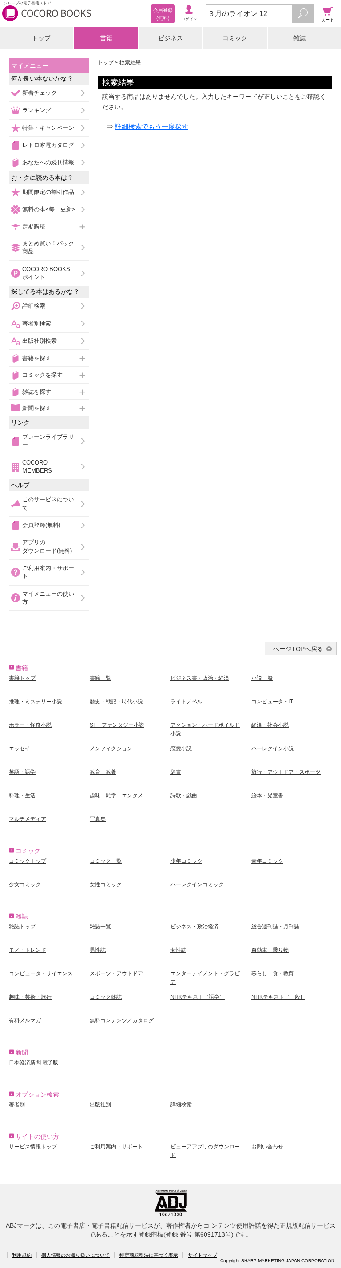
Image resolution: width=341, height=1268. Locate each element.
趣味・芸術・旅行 (30, 997)
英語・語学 (22, 772)
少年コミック (186, 861)
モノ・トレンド (27, 950)
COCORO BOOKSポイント (46, 273)
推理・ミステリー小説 (35, 701)
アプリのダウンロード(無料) (47, 546)
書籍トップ (22, 678)
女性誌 (178, 950)
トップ (41, 38)
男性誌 (98, 950)
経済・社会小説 (270, 725)
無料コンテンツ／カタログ (122, 1020)
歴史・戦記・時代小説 (116, 701)
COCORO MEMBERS (37, 466)
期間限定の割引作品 (48, 192)
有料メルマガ (25, 1020)
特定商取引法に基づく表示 (148, 1255)
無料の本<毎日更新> (48, 209)
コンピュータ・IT (272, 701)
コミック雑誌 (106, 997)
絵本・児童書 (267, 795)
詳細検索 (33, 305)
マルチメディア (27, 819)
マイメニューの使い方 (48, 597)
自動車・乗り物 (270, 950)
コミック (234, 38)
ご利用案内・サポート (48, 572)
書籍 (106, 38)
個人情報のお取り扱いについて (75, 1255)
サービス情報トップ (33, 1147)
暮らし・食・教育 (272, 973)
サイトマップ (202, 1255)
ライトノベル (186, 701)
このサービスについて (48, 503)
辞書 (175, 772)
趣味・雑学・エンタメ (116, 795)
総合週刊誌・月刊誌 (275, 926)
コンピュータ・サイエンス (41, 973)
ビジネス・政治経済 (194, 926)
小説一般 (262, 678)
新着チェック (39, 92)
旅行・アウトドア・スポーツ (286, 772)
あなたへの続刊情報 (48, 162)
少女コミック (25, 884)
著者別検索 (36, 323)
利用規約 (22, 1255)
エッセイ (19, 748)
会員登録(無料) (41, 525)
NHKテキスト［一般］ (278, 997)
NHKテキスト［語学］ (197, 997)
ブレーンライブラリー (48, 441)
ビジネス (170, 38)
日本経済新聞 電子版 (33, 1062)
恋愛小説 (181, 748)
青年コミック (267, 861)
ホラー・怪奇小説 (30, 725)
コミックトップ (27, 861)
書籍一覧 (100, 678)
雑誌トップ (22, 926)
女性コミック (106, 884)
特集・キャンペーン (48, 127)
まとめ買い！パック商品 (48, 247)
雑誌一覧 (100, 926)
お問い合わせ (267, 1147)
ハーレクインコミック (197, 884)
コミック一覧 (106, 861)
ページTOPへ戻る (298, 648)
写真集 (98, 819)
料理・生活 (22, 795)
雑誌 (299, 38)
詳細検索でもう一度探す (151, 126)
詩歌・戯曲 (183, 795)
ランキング (36, 110)
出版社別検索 (39, 340)
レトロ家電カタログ (48, 145)
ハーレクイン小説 (272, 748)
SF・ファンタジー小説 (117, 725)
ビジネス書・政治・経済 (199, 678)
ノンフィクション (111, 748)
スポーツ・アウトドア (116, 973)
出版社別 (100, 1104)
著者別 (17, 1104)
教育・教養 (103, 772)
